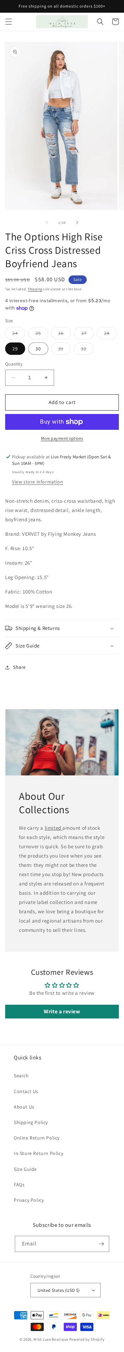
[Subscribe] (101, 1244)
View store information (37, 482)
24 (18, 334)
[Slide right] (77, 222)
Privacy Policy (29, 1200)
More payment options (62, 438)
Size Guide (25, 1169)
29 (15, 349)
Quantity (13, 364)
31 (64, 350)
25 (41, 334)
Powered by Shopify (87, 1339)
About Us (24, 1107)
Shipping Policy (31, 1122)
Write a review (62, 1011)
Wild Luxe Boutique (50, 1339)
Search (21, 1075)
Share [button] (19, 667)
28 (110, 334)
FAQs (19, 1184)
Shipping (35, 289)
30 (38, 349)
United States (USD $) (59, 1290)
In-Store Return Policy (38, 1153)
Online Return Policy (37, 1138)
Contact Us (26, 1091)
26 (64, 334)
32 (87, 350)
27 (87, 334)
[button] (8, 21)
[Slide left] (46, 222)
